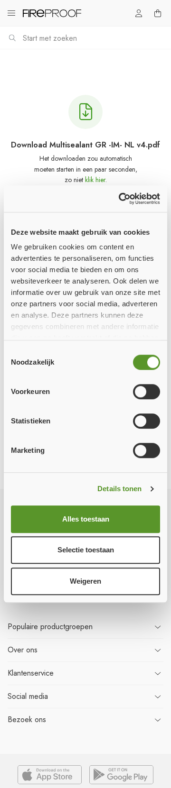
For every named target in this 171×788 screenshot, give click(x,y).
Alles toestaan (85, 519)
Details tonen (119, 489)
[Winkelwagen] (157, 13)
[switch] (146, 391)
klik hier (95, 179)
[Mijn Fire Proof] (138, 13)
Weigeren (85, 581)
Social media (28, 696)
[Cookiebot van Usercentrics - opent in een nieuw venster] (120, 198)
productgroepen (50, 626)
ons (23, 649)
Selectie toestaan (85, 550)
